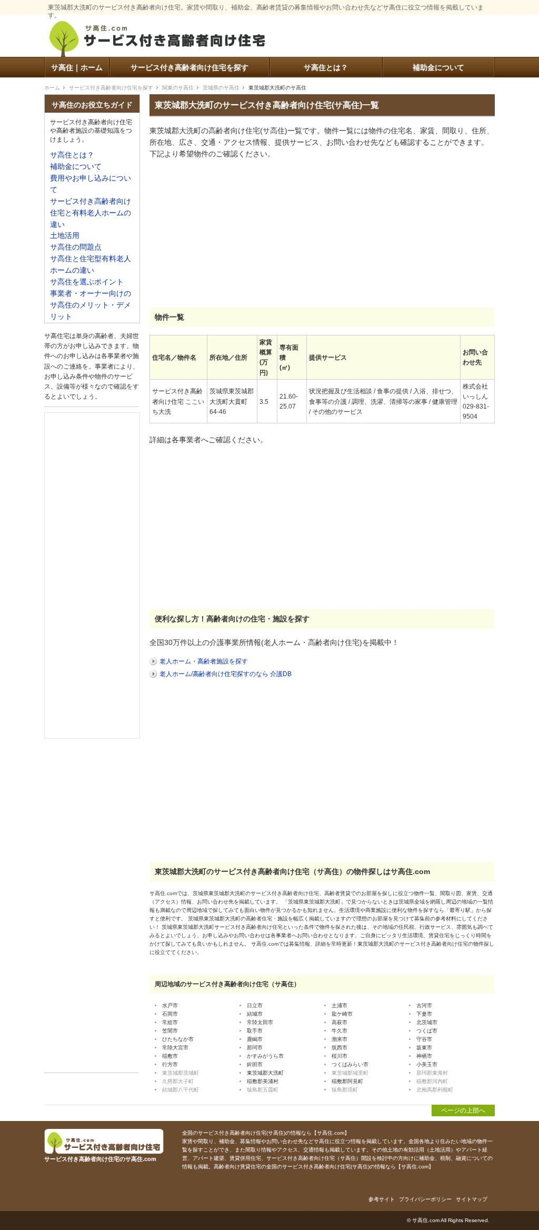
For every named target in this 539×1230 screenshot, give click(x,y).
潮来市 (339, 1039)
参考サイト (381, 1199)
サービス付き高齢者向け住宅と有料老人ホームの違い (90, 213)
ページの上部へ (463, 1110)
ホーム (52, 88)
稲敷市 (170, 1056)
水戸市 (170, 1005)
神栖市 (424, 1056)
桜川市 (339, 1056)
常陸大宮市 (175, 1047)
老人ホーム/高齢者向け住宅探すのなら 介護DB (225, 674)
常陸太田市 (260, 1022)
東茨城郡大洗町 (265, 1073)
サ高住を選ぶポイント (87, 282)
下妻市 (424, 1014)
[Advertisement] (228, 234)
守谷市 (424, 1039)
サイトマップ (471, 1199)
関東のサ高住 (178, 88)
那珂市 (255, 1047)
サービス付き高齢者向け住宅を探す (189, 68)
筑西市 (339, 1047)
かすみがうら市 (265, 1056)
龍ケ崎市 (342, 1014)
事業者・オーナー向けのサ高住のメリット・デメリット (90, 305)
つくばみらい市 (350, 1064)
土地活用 (64, 236)
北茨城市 (426, 1022)
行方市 (170, 1064)
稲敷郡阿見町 (347, 1081)
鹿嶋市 (255, 1039)
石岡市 (170, 1014)
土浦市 (339, 1005)
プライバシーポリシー (425, 1199)
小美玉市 (426, 1064)
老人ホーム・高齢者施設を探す (203, 661)
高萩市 (339, 1022)
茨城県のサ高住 (221, 88)
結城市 (255, 1014)
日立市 (255, 1005)
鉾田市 (255, 1064)
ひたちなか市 (178, 1039)
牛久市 (339, 1031)
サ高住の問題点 (76, 247)
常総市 (170, 1022)
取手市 (255, 1031)
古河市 (424, 1005)
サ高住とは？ (326, 68)
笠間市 (170, 1031)
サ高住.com (426, 1220)
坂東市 (424, 1047)
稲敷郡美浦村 (262, 1081)
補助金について (438, 68)
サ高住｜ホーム (77, 68)
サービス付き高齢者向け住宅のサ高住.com (157, 41)
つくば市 (426, 1031)
